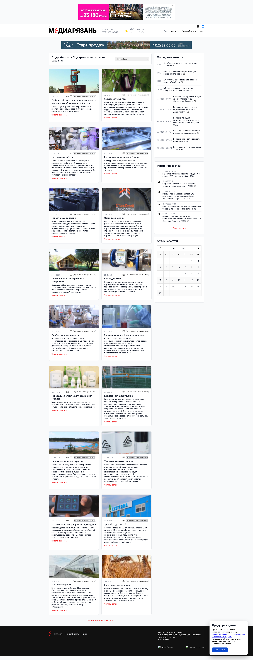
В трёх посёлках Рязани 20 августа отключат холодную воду (178, 185)
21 (185, 280)
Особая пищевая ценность (65, 335)
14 (185, 274)
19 (173, 280)
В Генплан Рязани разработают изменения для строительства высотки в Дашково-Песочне (181, 218)
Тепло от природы (61, 584)
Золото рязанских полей (117, 585)
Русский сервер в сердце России (121, 157)
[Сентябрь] (198, 248)
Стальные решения (114, 218)
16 (198, 274)
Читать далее (58, 115)
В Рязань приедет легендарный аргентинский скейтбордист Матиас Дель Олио (186, 121)
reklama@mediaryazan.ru (191, 635)
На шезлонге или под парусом (67, 461)
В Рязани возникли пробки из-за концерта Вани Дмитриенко (178, 89)
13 (179, 274)
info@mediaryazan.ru (172, 635)
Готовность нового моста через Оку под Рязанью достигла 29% (185, 109)
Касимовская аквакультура (118, 396)
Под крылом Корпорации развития (84, 96)
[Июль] (160, 248)
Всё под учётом (112, 278)
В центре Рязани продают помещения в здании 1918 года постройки (181, 175)
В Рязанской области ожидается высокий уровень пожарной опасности (181, 207)
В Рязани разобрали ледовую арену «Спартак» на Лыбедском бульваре (187, 98)
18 (166, 280)
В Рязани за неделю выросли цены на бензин (186, 140)
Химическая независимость (118, 461)
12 (173, 274)
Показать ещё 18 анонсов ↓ (100, 620)
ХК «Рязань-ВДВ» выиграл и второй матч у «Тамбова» (180, 81)
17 (160, 280)
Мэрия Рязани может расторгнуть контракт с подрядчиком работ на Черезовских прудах (178, 196)
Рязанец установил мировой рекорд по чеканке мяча (186, 131)
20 (179, 280)
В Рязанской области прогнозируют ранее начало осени (180, 72)
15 (192, 274)
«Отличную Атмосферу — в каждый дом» (74, 524)
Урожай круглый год (115, 99)
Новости (174, 31)
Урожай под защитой (115, 524)
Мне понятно (220, 650)
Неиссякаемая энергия (64, 218)
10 (160, 274)
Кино (201, 31)
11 (166, 274)
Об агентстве (163, 640)
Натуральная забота (62, 157)
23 (198, 280)
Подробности (189, 31)
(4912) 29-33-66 (168, 637)
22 (192, 280)
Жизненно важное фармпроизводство (124, 335)
